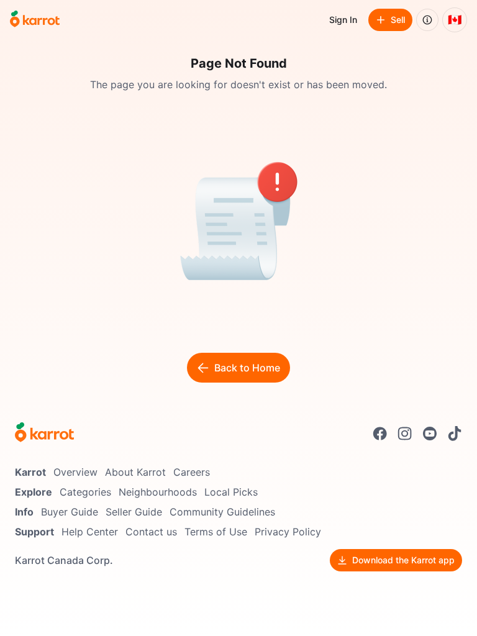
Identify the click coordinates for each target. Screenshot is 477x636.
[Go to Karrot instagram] (405, 433)
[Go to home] (35, 20)
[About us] (427, 20)
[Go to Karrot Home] (44, 433)
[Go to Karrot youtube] (429, 433)
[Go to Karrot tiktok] (454, 433)
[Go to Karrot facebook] (380, 433)
